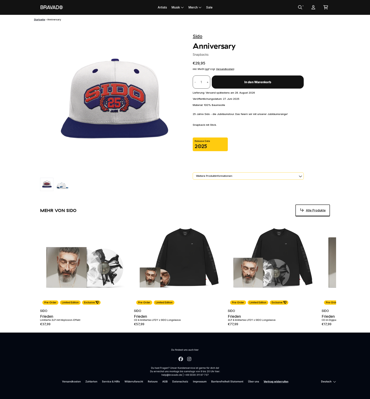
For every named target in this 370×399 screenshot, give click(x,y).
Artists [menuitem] (162, 7)
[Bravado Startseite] (51, 7)
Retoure (153, 381)
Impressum (200, 381)
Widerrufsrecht (133, 381)
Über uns (253, 381)
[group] (46, 184)
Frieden (46, 316)
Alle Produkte (316, 210)
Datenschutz (180, 381)
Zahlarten (91, 381)
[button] (248, 176)
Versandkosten (225, 69)
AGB (165, 381)
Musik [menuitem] (176, 7)
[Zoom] (112, 103)
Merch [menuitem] (193, 7)
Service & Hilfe (111, 381)
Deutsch (326, 381)
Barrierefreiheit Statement (227, 381)
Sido (197, 36)
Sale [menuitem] (209, 7)
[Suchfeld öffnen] (299, 7)
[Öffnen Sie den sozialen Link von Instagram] (189, 359)
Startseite (39, 19)
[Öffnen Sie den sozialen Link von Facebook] (181, 359)
